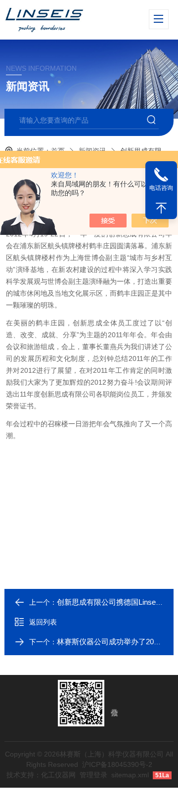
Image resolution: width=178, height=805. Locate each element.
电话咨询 (161, 187)
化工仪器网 (58, 775)
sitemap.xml (130, 775)
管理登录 (93, 775)
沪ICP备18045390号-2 (117, 764)
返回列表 (43, 622)
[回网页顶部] (161, 208)
